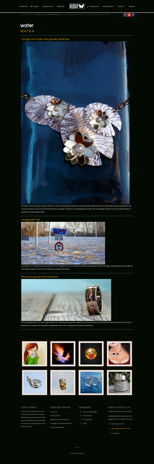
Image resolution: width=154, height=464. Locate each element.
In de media (87, 415)
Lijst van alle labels (90, 412)
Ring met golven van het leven (39, 276)
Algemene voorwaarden (59, 419)
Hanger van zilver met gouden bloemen (45, 39)
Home (77, 447)
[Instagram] (133, 15)
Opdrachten (47, 6)
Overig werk (108, 6)
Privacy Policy (55, 415)
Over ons (53, 412)
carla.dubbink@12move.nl (121, 428)
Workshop (94, 6)
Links (85, 423)
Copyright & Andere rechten (61, 423)
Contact (121, 6)
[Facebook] (125, 15)
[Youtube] (129, 15)
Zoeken (132, 6)
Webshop (60, 6)
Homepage (23, 6)
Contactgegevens (57, 427)
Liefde (36, 6)
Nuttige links (88, 419)
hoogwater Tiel (30, 219)
